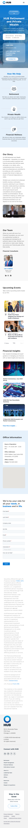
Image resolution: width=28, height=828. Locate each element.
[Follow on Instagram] (8, 753)
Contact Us (12, 59)
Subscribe (13, 806)
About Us (6, 770)
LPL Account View (11, 47)
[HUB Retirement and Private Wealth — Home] (7, 2)
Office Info (16, 37)
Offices (5, 777)
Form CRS (16, 684)
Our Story (19, 35)
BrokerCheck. (13, 680)
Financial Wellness (8, 764)
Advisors (6, 775)
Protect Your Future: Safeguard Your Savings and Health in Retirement (16, 316)
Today (14, 343)
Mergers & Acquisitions (9, 785)
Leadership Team (8, 772)
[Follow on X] (14, 753)
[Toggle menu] (23, 2)
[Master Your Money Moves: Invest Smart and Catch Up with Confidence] (14, 326)
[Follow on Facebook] (11, 753)
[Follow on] (17, 753)
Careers (5, 782)
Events (9, 37)
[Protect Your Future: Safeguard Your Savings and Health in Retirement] (14, 306)
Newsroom (6, 780)
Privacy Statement (8, 814)
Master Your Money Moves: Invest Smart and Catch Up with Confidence (15, 336)
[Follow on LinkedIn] (5, 753)
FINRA (18, 581)
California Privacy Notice (15, 818)
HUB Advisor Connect (9, 767)
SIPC (22, 581)
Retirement (6, 760)
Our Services (10, 35)
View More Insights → (10, 426)
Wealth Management (9, 762)
